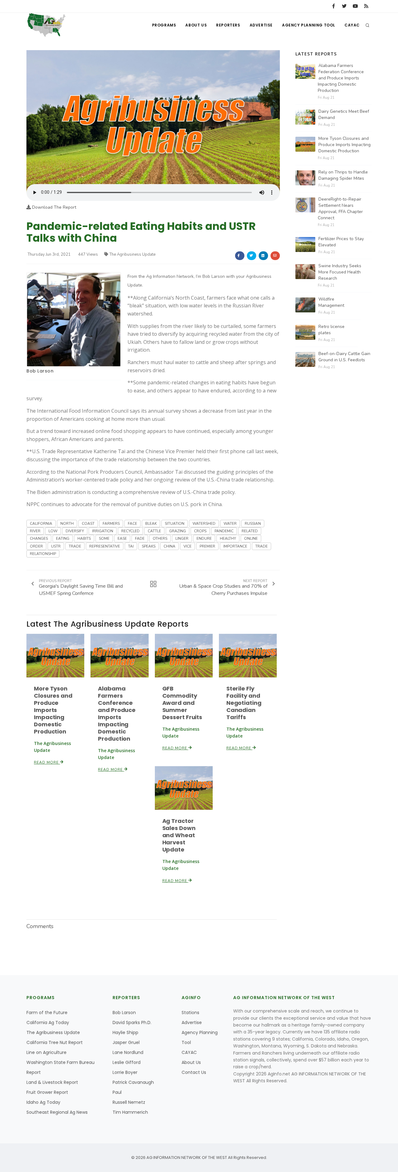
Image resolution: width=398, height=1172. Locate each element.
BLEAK (151, 523)
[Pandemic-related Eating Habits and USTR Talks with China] (153, 117)
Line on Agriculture (46, 1052)
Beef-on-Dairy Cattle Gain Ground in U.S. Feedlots (344, 357)
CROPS (200, 531)
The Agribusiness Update (132, 254)
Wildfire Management (331, 302)
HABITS (84, 538)
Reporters (228, 25)
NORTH (67, 523)
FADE (140, 538)
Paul (117, 1092)
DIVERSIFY (75, 531)
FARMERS (111, 523)
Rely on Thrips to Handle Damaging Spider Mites (343, 175)
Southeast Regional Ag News (57, 1112)
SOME (104, 538)
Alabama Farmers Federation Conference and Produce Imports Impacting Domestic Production (341, 78)
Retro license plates (331, 330)
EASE (122, 538)
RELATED (250, 531)
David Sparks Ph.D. (132, 1022)
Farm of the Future (46, 1012)
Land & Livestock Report (52, 1082)
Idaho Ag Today (43, 1102)
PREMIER (207, 546)
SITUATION (174, 523)
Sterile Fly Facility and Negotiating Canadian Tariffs (243, 703)
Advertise (261, 25)
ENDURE (204, 538)
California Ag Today (47, 1022)
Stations (190, 1012)
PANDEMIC (224, 531)
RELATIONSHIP (43, 553)
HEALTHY (228, 538)
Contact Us (194, 1072)
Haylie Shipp (125, 1032)
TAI (131, 546)
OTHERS (160, 538)
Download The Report (53, 207)
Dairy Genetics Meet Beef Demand (343, 114)
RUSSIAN (253, 523)
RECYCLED (130, 531)
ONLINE (251, 538)
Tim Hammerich (130, 1112)
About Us (196, 25)
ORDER (36, 546)
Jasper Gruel (126, 1042)
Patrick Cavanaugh (133, 1082)
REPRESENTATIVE (104, 546)
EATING (62, 538)
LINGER (181, 538)
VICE (187, 546)
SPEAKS (148, 546)
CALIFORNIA (41, 523)
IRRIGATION (102, 531)
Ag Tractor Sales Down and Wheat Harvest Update (179, 835)
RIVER (35, 531)
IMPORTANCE (235, 546)
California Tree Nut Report (54, 1042)
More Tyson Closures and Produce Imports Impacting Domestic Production (53, 710)
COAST (88, 523)
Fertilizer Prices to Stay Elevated (341, 242)
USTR (56, 546)
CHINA (169, 546)
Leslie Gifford (127, 1062)
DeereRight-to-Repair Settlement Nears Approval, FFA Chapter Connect (340, 208)
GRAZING (177, 531)
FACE (132, 523)
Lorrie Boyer (125, 1072)
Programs (164, 25)
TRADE (75, 546)
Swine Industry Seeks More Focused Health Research (339, 272)
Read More (47, 762)
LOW (53, 531)
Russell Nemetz (129, 1102)
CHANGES (39, 538)
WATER (230, 523)
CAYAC (352, 25)
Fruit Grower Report (47, 1092)
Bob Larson (39, 371)
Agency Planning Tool (308, 25)
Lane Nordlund (128, 1052)
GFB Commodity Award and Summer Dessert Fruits (182, 703)
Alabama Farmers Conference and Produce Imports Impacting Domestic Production (117, 714)
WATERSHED (203, 523)
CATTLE (154, 531)
